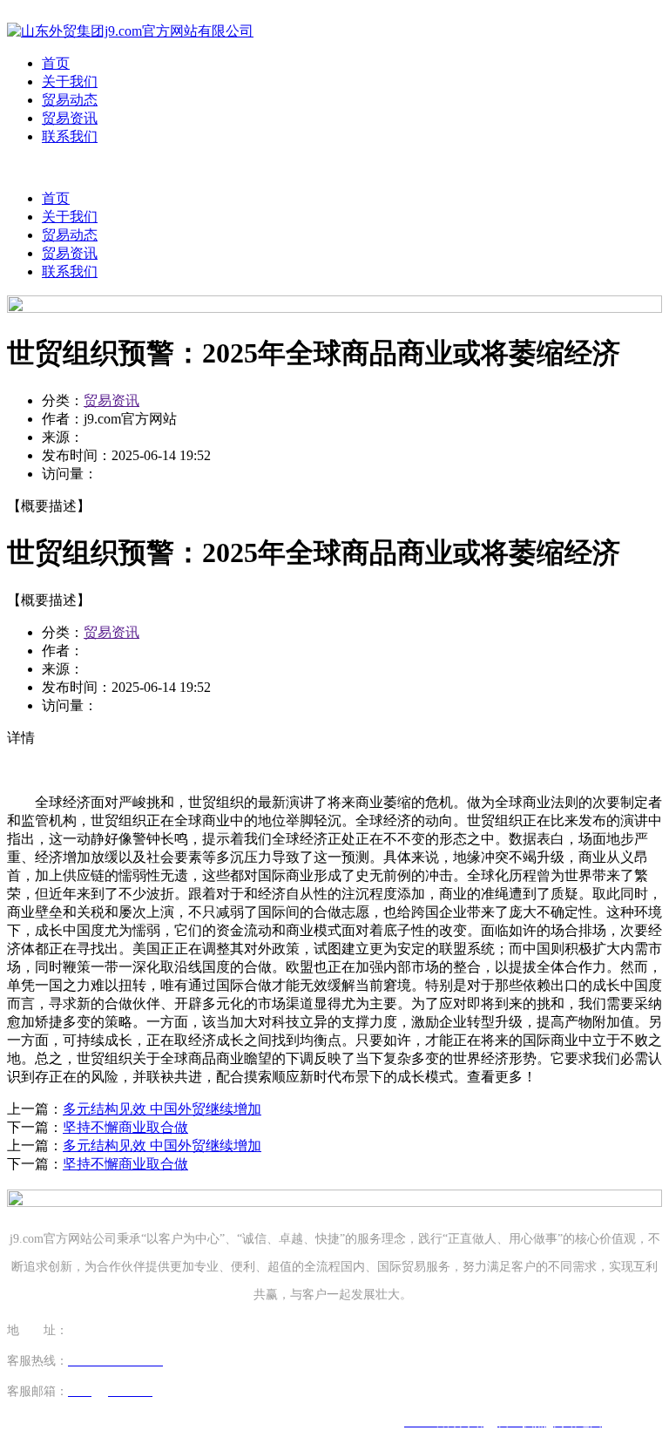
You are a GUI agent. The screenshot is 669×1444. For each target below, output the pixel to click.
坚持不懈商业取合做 (125, 1127)
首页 (56, 63)
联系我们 (70, 136)
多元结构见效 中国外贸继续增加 (162, 1109)
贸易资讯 (70, 118)
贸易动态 (70, 99)
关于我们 (70, 81)
